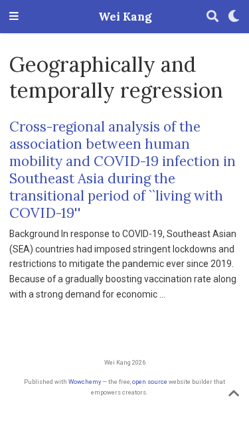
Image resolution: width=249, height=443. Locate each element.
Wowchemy (84, 381)
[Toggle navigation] (14, 17)
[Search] (212, 17)
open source (149, 381)
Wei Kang (124, 16)
